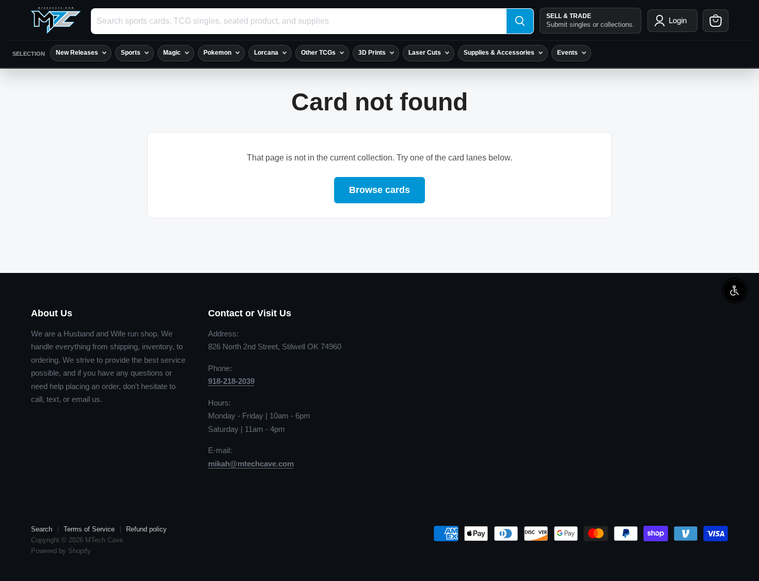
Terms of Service (89, 529)
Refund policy (146, 529)
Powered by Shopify (61, 551)
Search (41, 529)
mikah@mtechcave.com (251, 463)
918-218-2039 (231, 381)
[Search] (520, 21)
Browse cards (379, 190)
